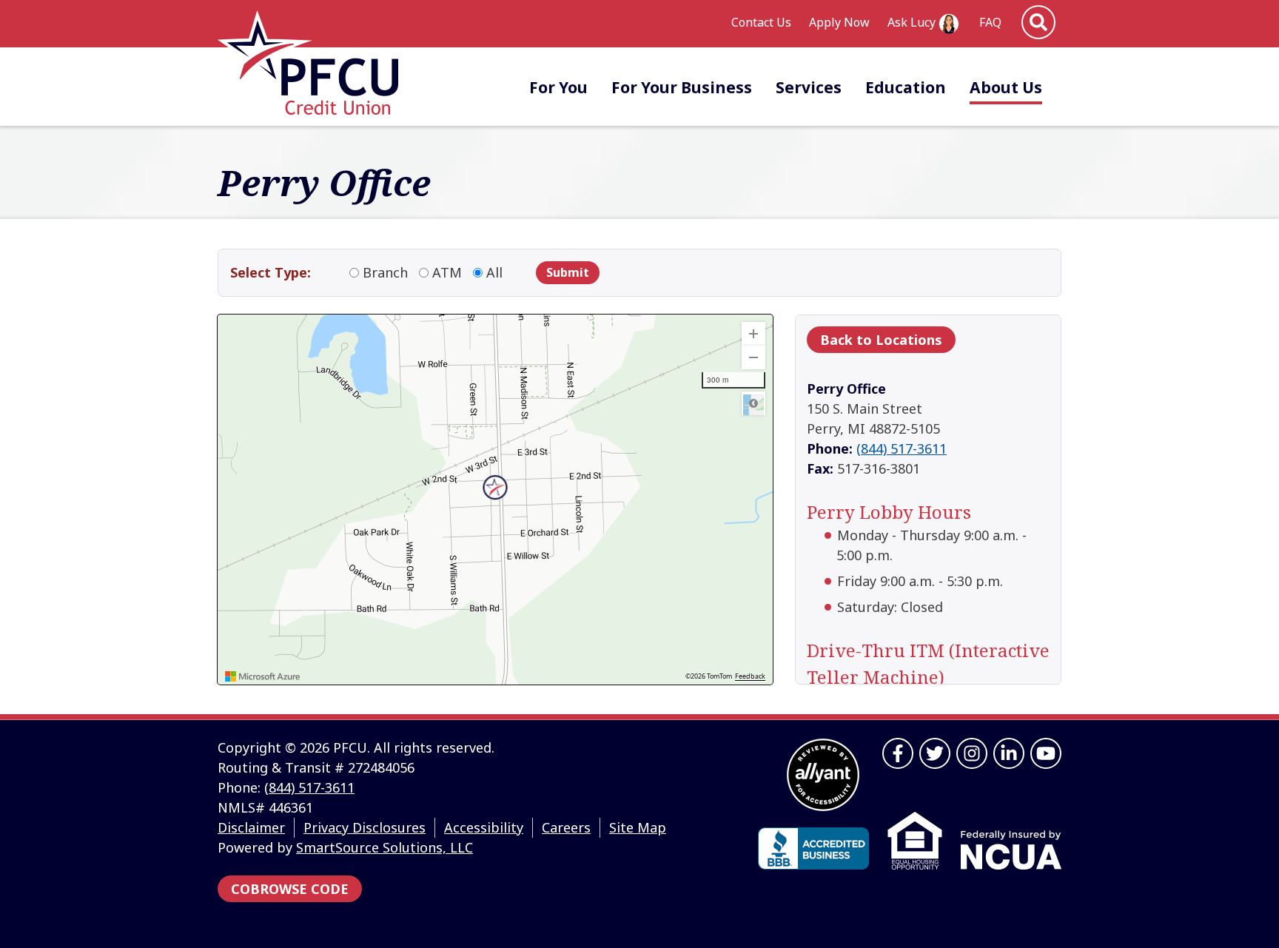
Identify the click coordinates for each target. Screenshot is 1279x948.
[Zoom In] (753, 334)
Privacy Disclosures (364, 827)
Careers (566, 827)
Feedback (750, 676)
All (494, 272)
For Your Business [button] (681, 87)
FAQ (990, 22)
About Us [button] (1006, 87)
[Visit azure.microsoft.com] (263, 676)
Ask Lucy (911, 22)
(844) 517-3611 (901, 448)
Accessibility (483, 827)
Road (753, 403)
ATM (447, 272)
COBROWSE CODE (290, 889)
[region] (495, 500)
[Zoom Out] (753, 357)
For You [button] (558, 87)
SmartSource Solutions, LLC (384, 847)
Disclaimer (251, 827)
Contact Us (761, 22)
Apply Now (839, 22)
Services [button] (809, 87)
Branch (385, 272)
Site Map (637, 827)
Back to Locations (881, 340)
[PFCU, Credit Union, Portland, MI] (813, 848)
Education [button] (905, 87)
